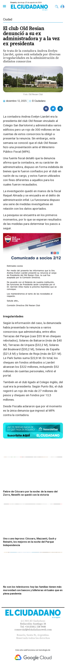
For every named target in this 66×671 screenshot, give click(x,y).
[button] (4, 6)
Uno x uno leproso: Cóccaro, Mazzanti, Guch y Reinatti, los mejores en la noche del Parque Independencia (29, 542)
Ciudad (7, 19)
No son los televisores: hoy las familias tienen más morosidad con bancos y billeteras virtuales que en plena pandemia (32, 590)
